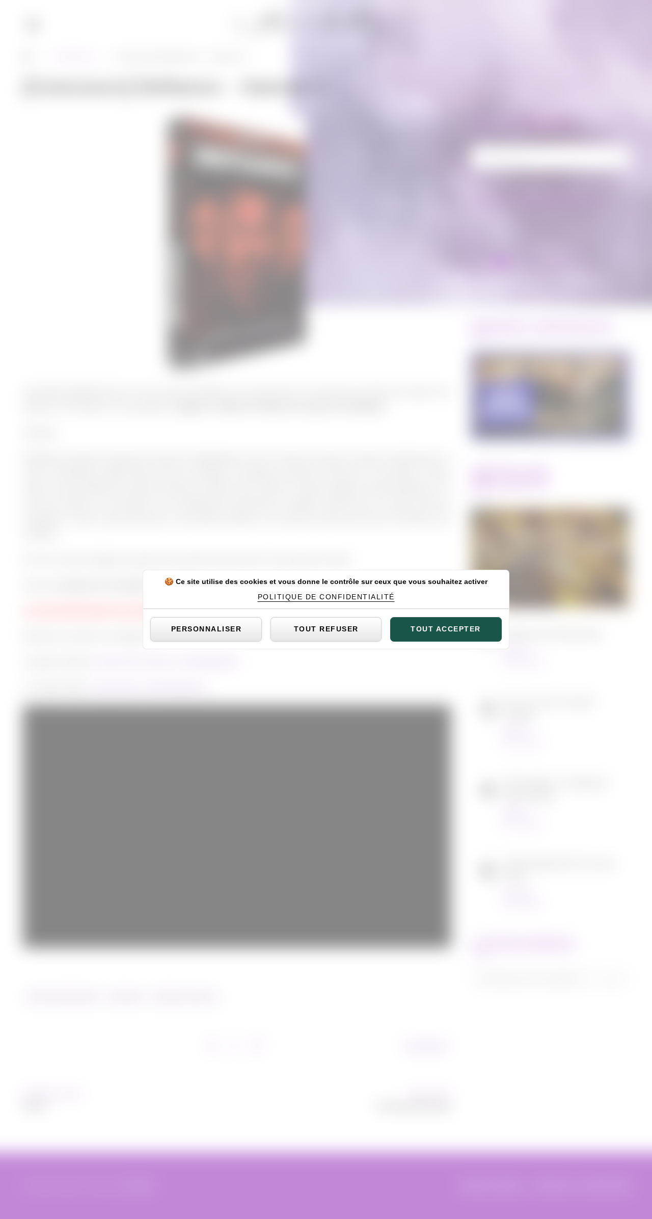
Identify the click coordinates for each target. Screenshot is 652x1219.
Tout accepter (446, 629)
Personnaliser (206, 629)
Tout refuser (326, 629)
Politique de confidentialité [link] (326, 596)
